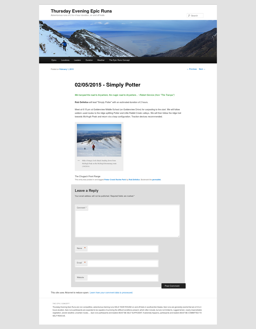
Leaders (77, 60)
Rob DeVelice (134, 179)
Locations (65, 60)
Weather (100, 60)
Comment (82, 207)
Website (80, 277)
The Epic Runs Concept (119, 60)
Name (81, 248)
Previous (192, 69)
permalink (156, 179)
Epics (54, 60)
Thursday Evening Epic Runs (81, 11)
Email (81, 262)
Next (202, 69)
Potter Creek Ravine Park (115, 179)
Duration (89, 60)
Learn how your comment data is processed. (111, 292)
